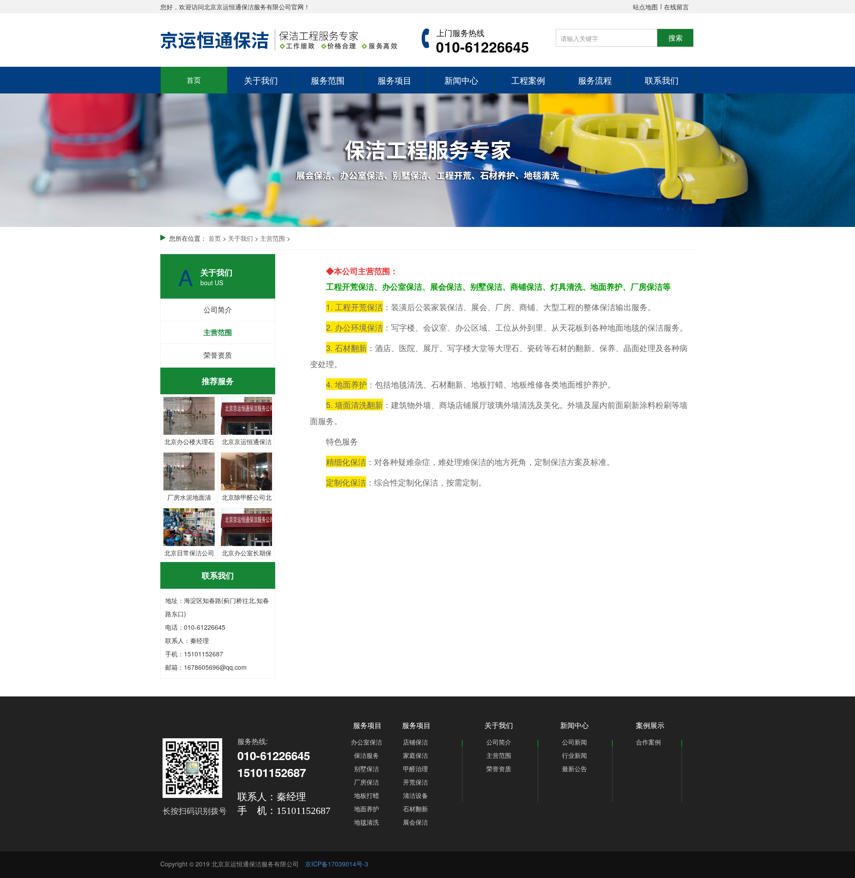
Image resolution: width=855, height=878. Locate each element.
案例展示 (650, 725)
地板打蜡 (366, 795)
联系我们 (662, 80)
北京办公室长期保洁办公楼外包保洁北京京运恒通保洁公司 (246, 515)
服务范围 (328, 80)
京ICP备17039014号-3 (336, 863)
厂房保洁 (366, 781)
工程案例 (528, 80)
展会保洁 (415, 821)
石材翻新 (415, 808)
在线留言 (676, 6)
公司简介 (218, 309)
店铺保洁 (415, 741)
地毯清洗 (366, 821)
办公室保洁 (366, 741)
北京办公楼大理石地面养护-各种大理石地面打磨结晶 (189, 403)
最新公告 (574, 768)
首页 (194, 80)
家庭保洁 (415, 755)
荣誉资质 (218, 355)
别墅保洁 (366, 768)
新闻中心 (461, 80)
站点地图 (645, 6)
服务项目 (394, 80)
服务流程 (595, 80)
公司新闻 (574, 741)
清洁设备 (415, 795)
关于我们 (261, 80)
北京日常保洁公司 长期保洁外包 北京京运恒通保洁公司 (189, 515)
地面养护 (366, 808)
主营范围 (218, 332)
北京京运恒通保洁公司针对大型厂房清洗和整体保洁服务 (246, 403)
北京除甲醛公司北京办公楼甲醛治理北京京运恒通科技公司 (246, 459)
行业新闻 (574, 755)
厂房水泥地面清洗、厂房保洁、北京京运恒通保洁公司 (189, 459)
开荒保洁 (415, 781)
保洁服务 (366, 755)
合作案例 (648, 741)
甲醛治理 (415, 768)
